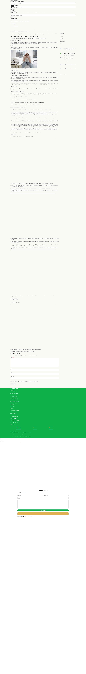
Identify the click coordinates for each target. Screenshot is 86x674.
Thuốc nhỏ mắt (13, 12)
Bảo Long (12, 17)
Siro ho (12, 15)
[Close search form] (1, 1)
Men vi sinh (13, 9)
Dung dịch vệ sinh (14, 10)
